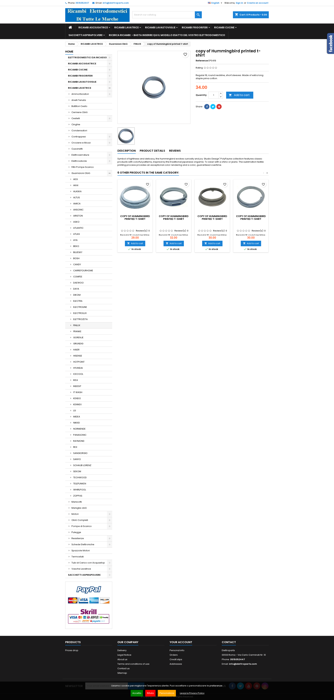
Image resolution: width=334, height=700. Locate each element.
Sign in (239, 2)
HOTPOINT (79, 361)
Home (69, 52)
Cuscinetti (77, 148)
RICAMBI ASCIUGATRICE (93, 27)
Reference (202, 60)
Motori (75, 514)
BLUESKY (77, 252)
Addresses (176, 664)
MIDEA (76, 416)
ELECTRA (77, 301)
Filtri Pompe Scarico (82, 167)
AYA (75, 240)
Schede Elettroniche (82, 544)
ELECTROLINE (80, 307)
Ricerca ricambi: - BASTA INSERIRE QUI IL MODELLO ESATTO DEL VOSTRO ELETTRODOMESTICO (167, 35)
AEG (75, 179)
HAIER (76, 349)
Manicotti (76, 501)
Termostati (77, 556)
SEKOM (77, 471)
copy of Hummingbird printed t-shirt (135, 217)
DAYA (76, 288)
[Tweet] (213, 106)
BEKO (76, 246)
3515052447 (82, 2)
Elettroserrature (80, 155)
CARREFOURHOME (83, 270)
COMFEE (77, 276)
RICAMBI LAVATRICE (126, 27)
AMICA (77, 203)
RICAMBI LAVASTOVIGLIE (160, 27)
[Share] (206, 106)
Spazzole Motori (80, 550)
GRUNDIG (78, 343)
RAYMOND (78, 441)
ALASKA (77, 191)
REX (75, 447)
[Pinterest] (219, 106)
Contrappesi (78, 136)
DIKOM (77, 295)
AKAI (75, 185)
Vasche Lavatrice (81, 568)
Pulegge (76, 532)
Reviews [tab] (175, 151)
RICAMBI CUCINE (224, 27)
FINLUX (76, 325)
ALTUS (76, 197)
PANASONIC (79, 435)
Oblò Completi (79, 520)
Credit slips (176, 659)
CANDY (77, 264)
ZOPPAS (77, 495)
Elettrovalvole (79, 161)
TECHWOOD (80, 477)
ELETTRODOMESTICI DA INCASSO (87, 57)
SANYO (77, 459)
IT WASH (77, 392)
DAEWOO (78, 282)
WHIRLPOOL (79, 489)
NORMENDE (79, 428)
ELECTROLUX (80, 313)
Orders (174, 655)
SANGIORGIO (80, 453)
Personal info (177, 650)
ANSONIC (78, 209)
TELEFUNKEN (79, 483)
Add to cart (239, 95)
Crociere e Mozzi (81, 142)
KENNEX (77, 404)
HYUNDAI (78, 368)
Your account (181, 642)
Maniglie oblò (79, 508)
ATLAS (76, 234)
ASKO (76, 221)
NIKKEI (76, 422)
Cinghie (75, 124)
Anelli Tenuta (78, 100)
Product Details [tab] (152, 151)
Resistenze (77, 538)
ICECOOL (78, 374)
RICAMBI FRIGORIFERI (195, 27)
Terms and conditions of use (133, 664)
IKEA (75, 380)
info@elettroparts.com (116, 2)
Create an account (257, 2)
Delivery (121, 650)
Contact (229, 642)
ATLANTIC (78, 228)
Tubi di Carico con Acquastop (88, 562)
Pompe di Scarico (81, 526)
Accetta (136, 693)
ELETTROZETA (80, 319)
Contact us (123, 668)
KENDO (77, 398)
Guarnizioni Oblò (80, 173)
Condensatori (79, 130)
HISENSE (77, 355)
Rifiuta (150, 693)
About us (122, 659)
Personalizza (167, 693)
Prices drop (71, 650)
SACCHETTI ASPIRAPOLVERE (85, 35)
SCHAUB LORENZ (82, 465)
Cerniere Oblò (79, 112)
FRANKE (77, 331)
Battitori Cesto (79, 106)
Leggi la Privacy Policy (192, 693)
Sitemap (122, 673)
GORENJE (78, 337)
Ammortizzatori (80, 94)
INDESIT (77, 386)
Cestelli (75, 118)
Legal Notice (124, 655)
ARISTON (78, 215)
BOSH (76, 258)
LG (74, 410)
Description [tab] (126, 151)
